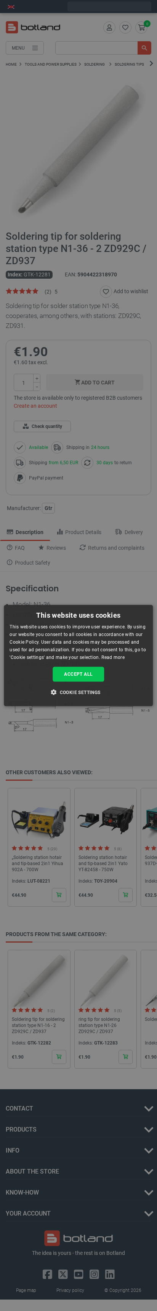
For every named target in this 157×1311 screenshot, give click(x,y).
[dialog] (78, 655)
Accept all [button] (78, 674)
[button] (78, 691)
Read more (113, 657)
